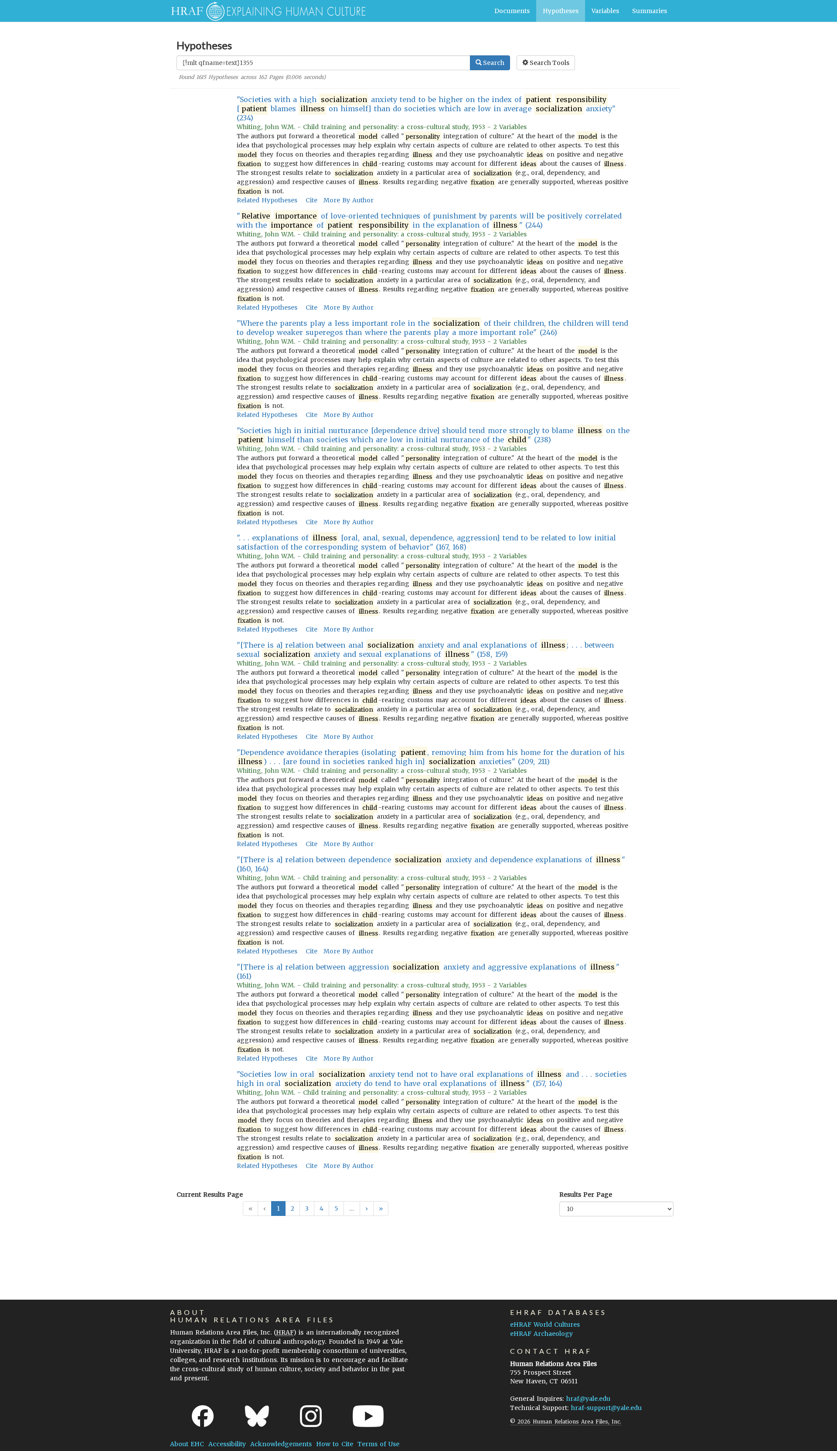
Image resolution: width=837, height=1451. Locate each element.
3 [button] (307, 1208)
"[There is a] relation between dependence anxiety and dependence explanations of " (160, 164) (431, 864)
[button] (367, 1208)
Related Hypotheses (267, 200)
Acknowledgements (281, 1444)
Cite (311, 200)
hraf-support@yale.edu (606, 1408)
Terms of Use (378, 1444)
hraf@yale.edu (588, 1399)
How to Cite (334, 1444)
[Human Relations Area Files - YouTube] (368, 1416)
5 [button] (336, 1208)
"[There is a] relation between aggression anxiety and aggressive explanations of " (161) (428, 971)
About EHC (187, 1444)
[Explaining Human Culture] (264, 11)
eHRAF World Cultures (545, 1324)
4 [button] (321, 1208)
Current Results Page (210, 1194)
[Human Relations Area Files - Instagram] (311, 1416)
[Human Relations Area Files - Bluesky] (257, 1416)
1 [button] (278, 1208)
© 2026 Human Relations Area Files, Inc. (565, 1421)
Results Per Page (585, 1194)
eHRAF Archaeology (541, 1334)
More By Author (348, 200)
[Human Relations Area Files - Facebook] (203, 1416)
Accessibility (227, 1444)
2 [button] (292, 1208)
